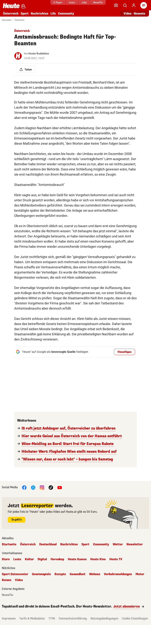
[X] (33, 487)
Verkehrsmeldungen (118, 574)
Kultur (29, 559)
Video (127, 13)
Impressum (9, 618)
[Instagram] (42, 487)
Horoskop (57, 559)
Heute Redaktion (38, 53)
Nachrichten (69, 544)
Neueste (139, 13)
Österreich (10, 13)
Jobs (84, 2)
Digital (42, 559)
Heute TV (115, 559)
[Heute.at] (11, 5)
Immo (72, 2)
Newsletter (135, 544)
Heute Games (77, 559)
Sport (25, 13)
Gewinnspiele (41, 574)
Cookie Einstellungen (135, 618)
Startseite (6, 20)
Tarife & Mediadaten (32, 618)
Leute (17, 559)
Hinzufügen (124, 352)
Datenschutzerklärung (73, 618)
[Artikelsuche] (125, 5)
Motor (140, 574)
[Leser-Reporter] (116, 5)
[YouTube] (59, 487)
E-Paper (58, 2)
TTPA (51, 618)
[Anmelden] (133, 5)
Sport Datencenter (15, 574)
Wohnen (94, 574)
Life (53, 13)
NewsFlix (98, 2)
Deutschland (48, 544)
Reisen (6, 580)
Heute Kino (98, 559)
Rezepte (60, 574)
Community (66, 13)
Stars (6, 559)
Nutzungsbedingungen (104, 618)
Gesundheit (77, 574)
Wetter (118, 544)
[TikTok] (51, 487)
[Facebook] (24, 487)
